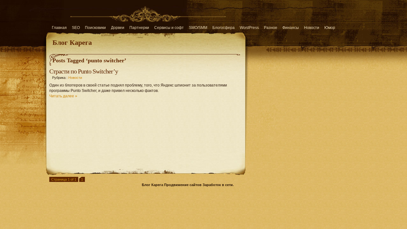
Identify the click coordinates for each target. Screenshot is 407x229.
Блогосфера (223, 27)
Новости (311, 27)
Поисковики (95, 27)
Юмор (329, 27)
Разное (270, 27)
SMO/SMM (198, 27)
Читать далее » (63, 96)
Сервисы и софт (169, 27)
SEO (76, 27)
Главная (59, 27)
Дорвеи (117, 27)
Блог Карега (72, 42)
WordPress (249, 27)
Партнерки (139, 27)
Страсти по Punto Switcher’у (83, 71)
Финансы (290, 27)
